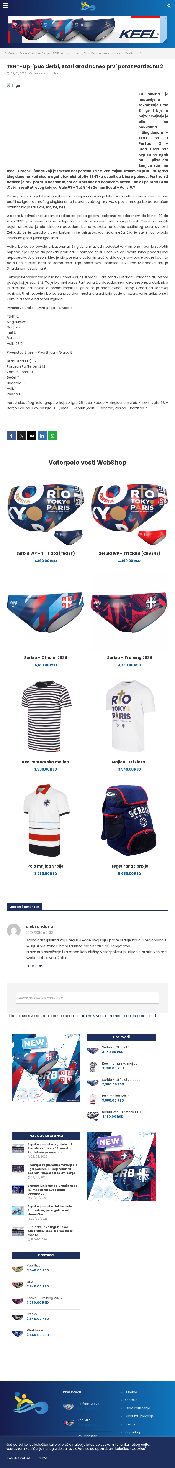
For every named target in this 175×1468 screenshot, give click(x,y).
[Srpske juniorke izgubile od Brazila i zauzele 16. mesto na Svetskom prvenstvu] (18, 1148)
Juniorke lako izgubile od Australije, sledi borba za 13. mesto (51, 1231)
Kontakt (131, 1400)
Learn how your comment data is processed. (117, 1015)
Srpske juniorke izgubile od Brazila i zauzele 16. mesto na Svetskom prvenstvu (52, 1148)
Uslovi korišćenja (137, 1408)
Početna (11, 53)
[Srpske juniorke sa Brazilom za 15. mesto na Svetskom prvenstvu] (18, 1189)
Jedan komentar (45, 73)
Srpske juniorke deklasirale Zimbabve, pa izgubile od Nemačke (50, 1210)
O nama (131, 1392)
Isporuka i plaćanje (139, 1416)
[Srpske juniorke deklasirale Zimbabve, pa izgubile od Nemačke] (18, 1210)
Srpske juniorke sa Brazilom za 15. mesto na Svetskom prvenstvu (53, 1190)
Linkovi (130, 1424)
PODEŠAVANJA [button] (19, 1458)
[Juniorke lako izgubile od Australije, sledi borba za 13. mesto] (18, 1231)
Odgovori (34, 966)
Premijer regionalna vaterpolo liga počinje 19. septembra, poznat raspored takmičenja (52, 1169)
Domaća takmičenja (35, 53)
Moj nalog (132, 1432)
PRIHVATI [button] (43, 1457)
